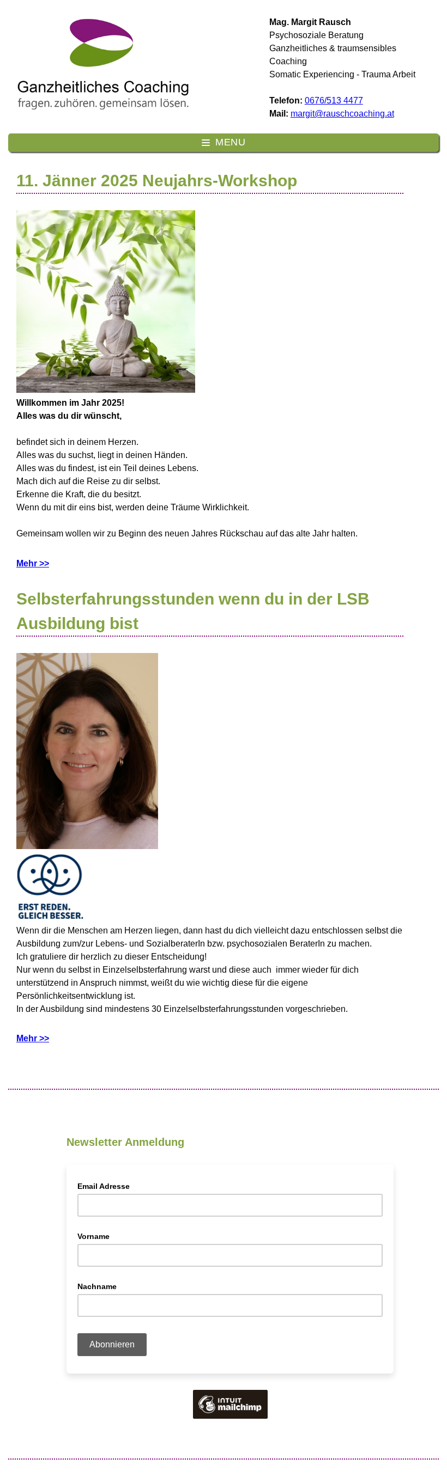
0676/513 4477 (334, 100)
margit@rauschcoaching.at (342, 113)
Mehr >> (32, 563)
